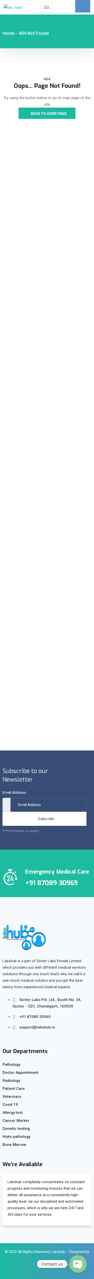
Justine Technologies (47, 1258)
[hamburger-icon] (46, 7)
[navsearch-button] (82, 6)
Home (9, 33)
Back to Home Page (48, 114)
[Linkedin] (58, 1270)
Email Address (14, 792)
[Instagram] (51, 1270)
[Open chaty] (78, 1264)
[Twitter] (43, 1270)
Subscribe (46, 819)
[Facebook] (36, 1270)
